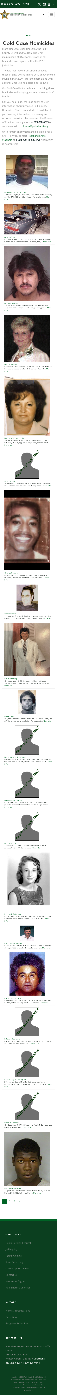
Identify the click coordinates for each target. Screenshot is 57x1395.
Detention (11, 1317)
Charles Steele (10, 614)
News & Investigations (18, 1310)
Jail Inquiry (11, 1249)
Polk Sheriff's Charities (18, 1287)
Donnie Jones (10, 843)
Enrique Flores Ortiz (12, 998)
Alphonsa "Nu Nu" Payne (15, 192)
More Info (47, 242)
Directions (39, 1358)
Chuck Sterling (10, 679)
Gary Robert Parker (12, 1188)
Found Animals (14, 1255)
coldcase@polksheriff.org (34, 126)
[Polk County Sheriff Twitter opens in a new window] (38, 4)
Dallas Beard (9, 716)
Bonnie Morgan (11, 364)
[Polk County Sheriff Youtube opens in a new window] (48, 4)
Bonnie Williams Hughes (14, 438)
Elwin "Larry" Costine (13, 943)
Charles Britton (10, 481)
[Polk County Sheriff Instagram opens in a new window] (44, 4)
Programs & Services (17, 1323)
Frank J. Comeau (11, 1123)
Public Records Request (18, 1243)
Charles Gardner (11, 573)
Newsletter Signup (16, 1281)
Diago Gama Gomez (13, 800)
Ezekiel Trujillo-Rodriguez (15, 1079)
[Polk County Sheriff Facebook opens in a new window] (34, 4)
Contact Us (12, 1274)
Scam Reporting (14, 1262)
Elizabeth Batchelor (12, 914)
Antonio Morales (11, 303)
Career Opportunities (17, 1268)
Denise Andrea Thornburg (15, 757)
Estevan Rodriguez (12, 1039)
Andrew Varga (10, 237)
